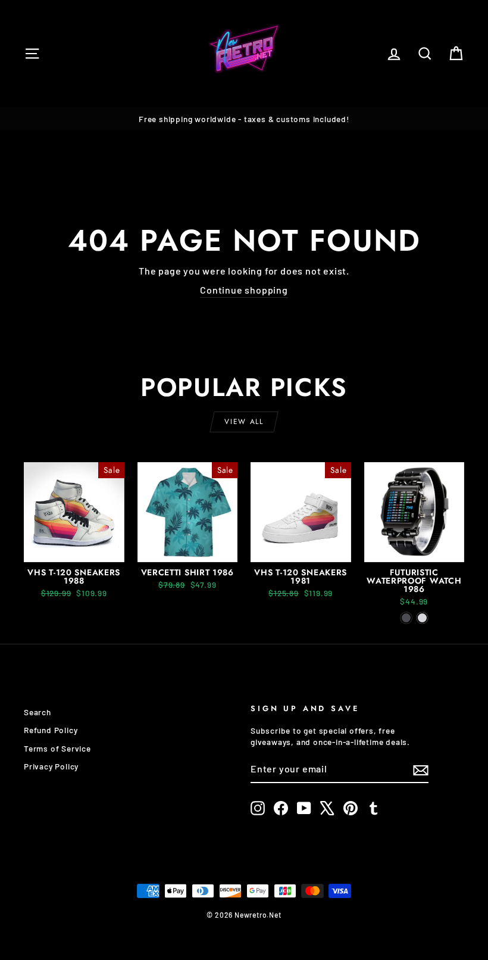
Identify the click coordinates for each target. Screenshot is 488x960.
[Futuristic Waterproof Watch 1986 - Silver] (422, 618)
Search (37, 712)
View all (243, 421)
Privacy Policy (51, 766)
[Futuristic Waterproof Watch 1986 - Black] (406, 618)
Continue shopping (244, 289)
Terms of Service (57, 748)
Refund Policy (50, 730)
